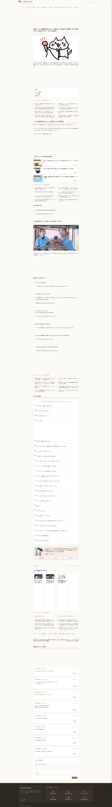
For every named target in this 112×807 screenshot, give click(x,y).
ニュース (59, 633)
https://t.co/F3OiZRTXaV (48, 312)
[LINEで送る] (31, 22)
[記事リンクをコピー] (31, 25)
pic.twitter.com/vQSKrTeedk (48, 210)
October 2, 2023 (63, 286)
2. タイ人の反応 (37, 94)
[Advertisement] (68, 19)
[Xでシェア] (31, 15)
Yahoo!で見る (70, 557)
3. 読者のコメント (38, 95)
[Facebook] (24, 800)
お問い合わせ (84, 805)
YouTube (55, 633)
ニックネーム (36, 772)
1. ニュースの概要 (38, 92)
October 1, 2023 (48, 213)
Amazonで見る (56, 557)
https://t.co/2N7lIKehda (66, 297)
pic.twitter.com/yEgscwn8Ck (42, 299)
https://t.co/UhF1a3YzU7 (52, 347)
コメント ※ (36, 762)
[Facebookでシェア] (31, 19)
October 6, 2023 (50, 303)
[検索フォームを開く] (88, 2)
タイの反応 (28, 7)
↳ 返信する (74, 673)
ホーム (23, 7)
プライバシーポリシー (90, 805)
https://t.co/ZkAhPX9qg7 (63, 335)
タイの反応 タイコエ (27, 1)
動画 (66, 633)
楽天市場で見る (41, 557)
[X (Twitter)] (21, 800)
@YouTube (73, 297)
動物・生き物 (33, 7)
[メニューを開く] (91, 2)
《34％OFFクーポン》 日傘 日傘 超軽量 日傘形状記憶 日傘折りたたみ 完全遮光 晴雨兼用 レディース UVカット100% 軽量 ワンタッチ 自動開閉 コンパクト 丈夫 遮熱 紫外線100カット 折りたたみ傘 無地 (60, 550)
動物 (63, 633)
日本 (70, 633)
